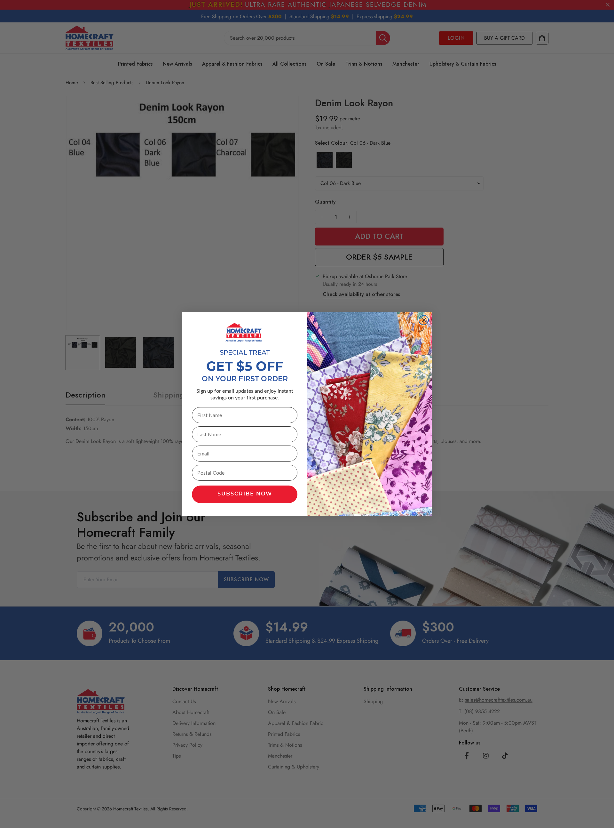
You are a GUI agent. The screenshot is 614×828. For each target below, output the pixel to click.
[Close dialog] (424, 320)
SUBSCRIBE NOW (244, 494)
